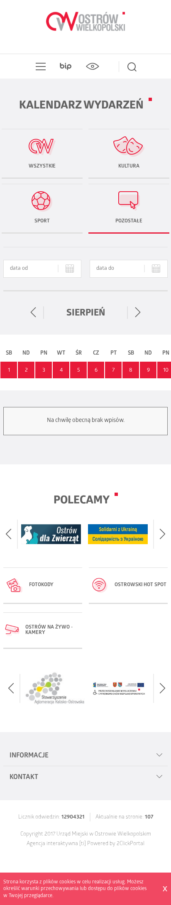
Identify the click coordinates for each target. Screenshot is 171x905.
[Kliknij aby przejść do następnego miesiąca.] (137, 312)
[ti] (82, 844)
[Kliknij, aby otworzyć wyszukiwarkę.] (132, 66)
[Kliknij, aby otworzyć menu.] (39, 66)
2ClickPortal (130, 844)
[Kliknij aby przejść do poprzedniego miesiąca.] (33, 312)
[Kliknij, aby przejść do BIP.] (65, 66)
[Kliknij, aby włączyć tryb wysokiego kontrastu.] (92, 66)
